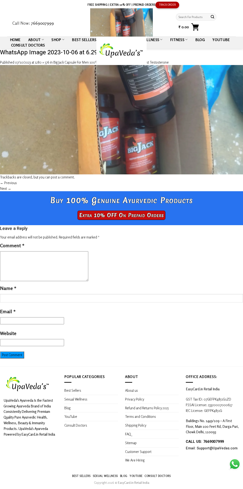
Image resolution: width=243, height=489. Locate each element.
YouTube (221, 39)
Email (8, 311)
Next (5, 188)
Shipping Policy (136, 425)
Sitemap (131, 443)
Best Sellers (72, 390)
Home (15, 39)
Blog (200, 39)
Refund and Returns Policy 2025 (147, 408)
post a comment (62, 177)
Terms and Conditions (140, 416)
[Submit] (212, 17)
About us (131, 390)
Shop (56, 39)
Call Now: (33, 23)
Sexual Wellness (75, 399)
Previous (8, 183)
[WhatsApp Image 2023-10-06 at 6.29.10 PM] (121, 119)
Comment (12, 245)
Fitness (177, 39)
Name (8, 288)
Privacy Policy (134, 399)
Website (8, 333)
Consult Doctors (28, 45)
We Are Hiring (135, 460)
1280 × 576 (42, 62)
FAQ (128, 434)
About (34, 39)
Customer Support (138, 451)
